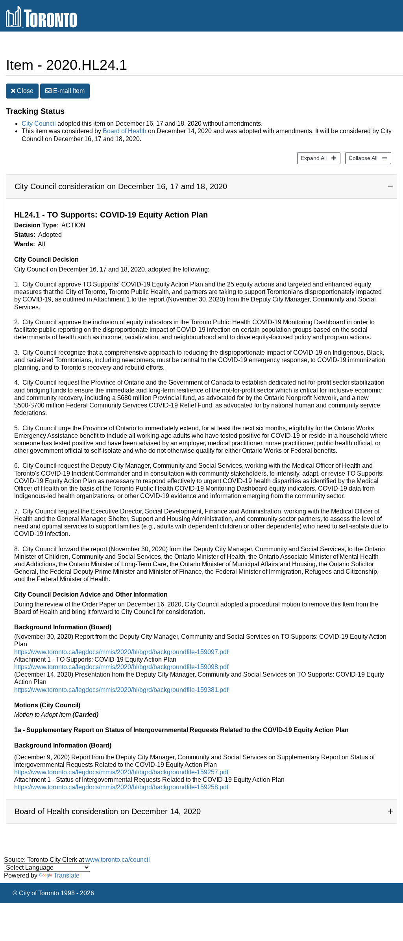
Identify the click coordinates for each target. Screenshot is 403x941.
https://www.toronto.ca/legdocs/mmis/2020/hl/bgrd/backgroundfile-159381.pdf (121, 689)
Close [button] (24, 90)
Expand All (312, 157)
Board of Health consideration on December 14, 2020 (108, 811)
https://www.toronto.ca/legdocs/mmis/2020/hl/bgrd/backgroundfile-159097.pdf (121, 652)
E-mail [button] (68, 90)
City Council (39, 123)
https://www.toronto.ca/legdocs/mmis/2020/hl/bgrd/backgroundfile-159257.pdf (121, 772)
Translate (66, 875)
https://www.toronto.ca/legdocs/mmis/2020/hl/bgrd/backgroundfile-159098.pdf (121, 667)
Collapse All (361, 157)
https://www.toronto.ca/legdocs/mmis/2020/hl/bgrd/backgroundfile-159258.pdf (121, 787)
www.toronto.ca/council (117, 859)
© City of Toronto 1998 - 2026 (53, 893)
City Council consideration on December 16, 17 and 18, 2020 (121, 186)
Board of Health (124, 131)
